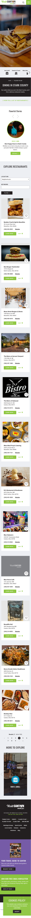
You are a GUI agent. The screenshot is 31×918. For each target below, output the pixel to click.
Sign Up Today (7, 889)
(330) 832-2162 (8, 676)
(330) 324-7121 (8, 452)
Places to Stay (6, 821)
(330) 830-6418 (8, 318)
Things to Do (6, 819)
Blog (19, 830)
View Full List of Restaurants (15, 100)
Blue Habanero (8, 535)
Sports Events (18, 825)
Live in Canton (8, 828)
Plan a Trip (16, 821)
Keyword (4, 184)
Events (14, 819)
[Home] (8, 2)
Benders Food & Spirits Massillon (14, 222)
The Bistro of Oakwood (11, 401)
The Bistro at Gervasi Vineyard (13, 356)
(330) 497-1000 (8, 363)
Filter (6, 193)
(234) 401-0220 (8, 497)
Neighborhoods (6, 179)
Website (17, 229)
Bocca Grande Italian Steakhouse (14, 669)
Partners (16, 828)
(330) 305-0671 (8, 721)
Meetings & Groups (8, 825)
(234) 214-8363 (8, 542)
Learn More (9, 233)
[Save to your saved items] (26, 216)
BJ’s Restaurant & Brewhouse (13, 490)
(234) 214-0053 (8, 631)
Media (25, 825)
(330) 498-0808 (8, 274)
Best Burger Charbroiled (11, 267)
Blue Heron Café (9, 580)
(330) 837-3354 (8, 587)
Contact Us (23, 828)
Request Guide (8, 869)
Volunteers (13, 830)
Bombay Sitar (8, 714)
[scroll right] (29, 72)
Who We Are (25, 821)
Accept (17, 911)
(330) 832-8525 (8, 229)
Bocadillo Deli (8, 624)
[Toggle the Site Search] (23, 2)
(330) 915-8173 (8, 408)
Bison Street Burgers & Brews (13, 311)
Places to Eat (22, 819)
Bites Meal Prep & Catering (12, 445)
